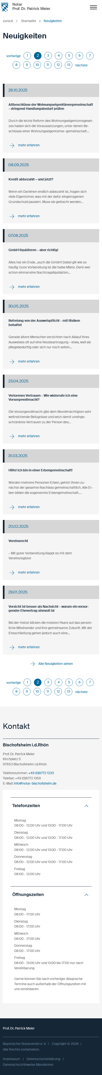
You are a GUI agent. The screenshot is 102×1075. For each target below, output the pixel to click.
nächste (81, 65)
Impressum (11, 1059)
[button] (51, 805)
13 (68, 65)
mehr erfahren (28, 145)
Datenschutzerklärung (43, 1059)
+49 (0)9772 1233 (41, 773)
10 (37, 65)
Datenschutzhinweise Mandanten (28, 1064)
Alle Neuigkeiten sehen (55, 664)
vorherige (13, 56)
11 (47, 65)
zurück (10, 21)
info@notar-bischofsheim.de (35, 783)
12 (58, 65)
